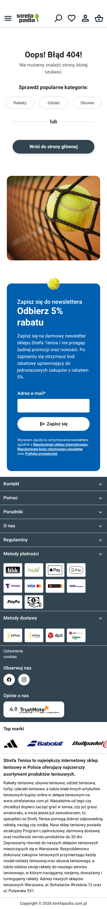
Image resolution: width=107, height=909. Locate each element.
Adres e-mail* (31, 393)
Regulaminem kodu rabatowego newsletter (50, 449)
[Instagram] (24, 679)
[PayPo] (12, 602)
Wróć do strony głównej (53, 146)
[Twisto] (12, 586)
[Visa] (34, 586)
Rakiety (20, 102)
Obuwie (87, 102)
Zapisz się (57, 424)
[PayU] (34, 570)
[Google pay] (76, 570)
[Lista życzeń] (71, 18)
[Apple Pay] (55, 570)
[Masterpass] (55, 586)
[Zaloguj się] (85, 18)
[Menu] (8, 18)
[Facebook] (9, 679)
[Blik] (12, 570)
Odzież (54, 102)
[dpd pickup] (76, 635)
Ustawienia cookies (9, 654)
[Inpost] (12, 635)
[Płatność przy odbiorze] (34, 602)
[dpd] (55, 635)
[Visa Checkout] (76, 586)
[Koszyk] (99, 18)
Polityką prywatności (41, 454)
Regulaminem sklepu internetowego (60, 445)
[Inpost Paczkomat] (34, 635)
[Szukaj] (57, 18)
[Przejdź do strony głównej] (27, 18)
